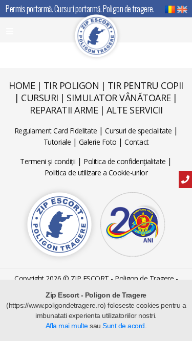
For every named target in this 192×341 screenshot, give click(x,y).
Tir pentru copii (145, 85)
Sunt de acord (123, 326)
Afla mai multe (67, 326)
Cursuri (39, 98)
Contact (136, 142)
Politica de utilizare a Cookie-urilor (96, 172)
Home (22, 85)
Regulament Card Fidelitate (55, 130)
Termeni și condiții (48, 161)
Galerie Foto (98, 142)
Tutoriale (57, 142)
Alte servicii (134, 110)
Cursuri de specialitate (138, 130)
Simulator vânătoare (119, 98)
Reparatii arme (64, 110)
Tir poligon (71, 85)
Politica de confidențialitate (124, 161)
